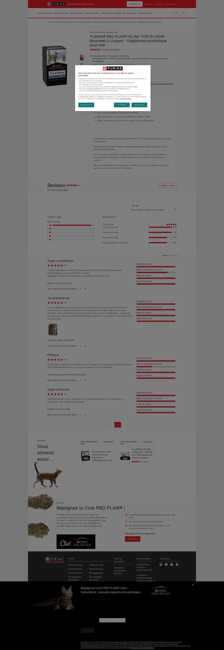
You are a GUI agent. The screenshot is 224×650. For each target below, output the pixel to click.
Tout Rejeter (122, 105)
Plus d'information (126, 98)
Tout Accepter (139, 105)
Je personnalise (86, 105)
